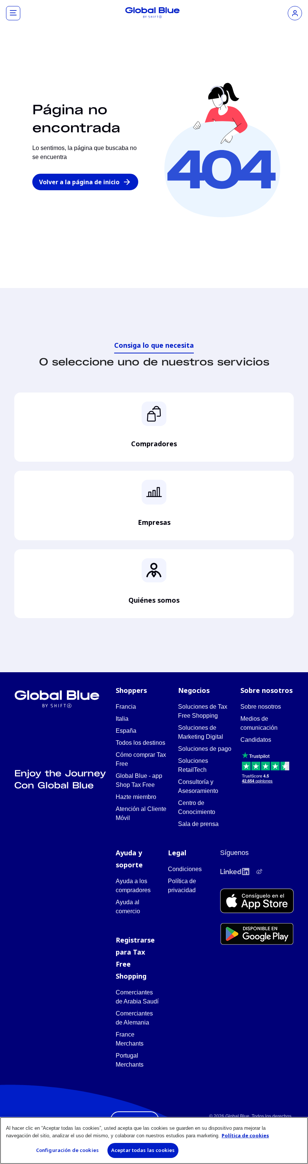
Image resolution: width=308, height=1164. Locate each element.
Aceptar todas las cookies (143, 1150)
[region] (154, 1140)
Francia (126, 706)
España (126, 731)
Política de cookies (245, 1135)
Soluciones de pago (204, 749)
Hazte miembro (136, 797)
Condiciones (185, 869)
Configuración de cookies (67, 1150)
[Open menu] (13, 13)
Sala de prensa (198, 824)
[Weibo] (259, 871)
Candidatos (255, 740)
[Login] (295, 13)
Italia (122, 718)
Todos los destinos (140, 743)
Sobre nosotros (260, 706)
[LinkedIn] (234, 871)
